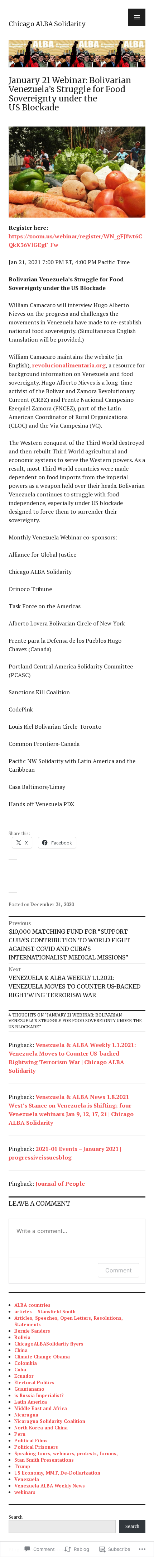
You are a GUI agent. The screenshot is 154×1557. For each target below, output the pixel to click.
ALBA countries (32, 1305)
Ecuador (24, 1376)
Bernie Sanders (32, 1331)
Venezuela (26, 1479)
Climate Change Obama (42, 1356)
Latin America (30, 1402)
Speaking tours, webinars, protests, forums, (66, 1453)
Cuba (20, 1369)
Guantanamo (29, 1389)
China (21, 1350)
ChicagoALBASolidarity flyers (48, 1344)
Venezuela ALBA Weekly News (49, 1485)
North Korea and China (41, 1427)
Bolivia (22, 1337)
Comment (118, 1270)
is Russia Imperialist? (39, 1395)
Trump (22, 1466)
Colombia (25, 1363)
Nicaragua (26, 1414)
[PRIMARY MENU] (136, 17)
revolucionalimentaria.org (69, 365)
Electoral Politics (34, 1382)
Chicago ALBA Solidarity (47, 24)
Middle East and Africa (40, 1408)
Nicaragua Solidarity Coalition (49, 1421)
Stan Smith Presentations (44, 1460)
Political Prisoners (36, 1447)
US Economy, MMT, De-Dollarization (57, 1473)
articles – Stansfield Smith (45, 1311)
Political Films (31, 1440)
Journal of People (60, 1183)
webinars (24, 1492)
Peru (19, 1434)
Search (16, 1517)
